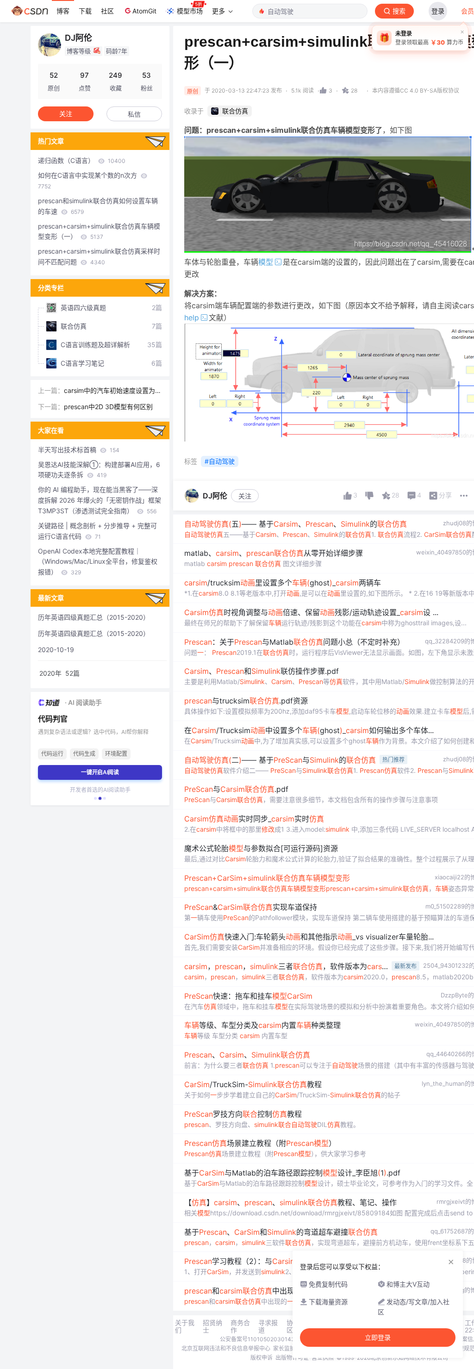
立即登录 (378, 1337)
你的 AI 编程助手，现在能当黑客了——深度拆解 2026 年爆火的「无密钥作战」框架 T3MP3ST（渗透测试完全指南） (99, 500)
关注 (244, 496)
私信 (134, 114)
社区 (107, 11)
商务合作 (240, 1326)
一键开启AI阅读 (100, 772)
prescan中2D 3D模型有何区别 (108, 407)
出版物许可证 (292, 1357)
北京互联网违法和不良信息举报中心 (225, 1348)
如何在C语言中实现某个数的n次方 (88, 180)
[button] (95, 798)
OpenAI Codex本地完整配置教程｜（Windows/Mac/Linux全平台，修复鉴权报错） (97, 561)
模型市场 (190, 11)
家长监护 (284, 1348)
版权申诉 (261, 1357)
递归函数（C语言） (81, 160)
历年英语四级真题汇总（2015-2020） (94, 617)
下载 (85, 11)
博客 (62, 11)
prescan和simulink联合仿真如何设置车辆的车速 (98, 206)
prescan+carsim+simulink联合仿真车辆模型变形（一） (99, 231)
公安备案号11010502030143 (257, 1339)
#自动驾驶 (220, 461)
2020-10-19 (56, 649)
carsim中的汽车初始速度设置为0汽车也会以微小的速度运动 (111, 391)
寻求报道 (268, 1326)
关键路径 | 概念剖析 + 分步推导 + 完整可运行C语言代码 (97, 531)
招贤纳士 (212, 1326)
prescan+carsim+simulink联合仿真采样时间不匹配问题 (99, 256)
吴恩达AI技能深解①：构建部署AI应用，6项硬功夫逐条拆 (99, 469)
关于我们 (184, 1326)
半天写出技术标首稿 (78, 450)
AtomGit (144, 11)
